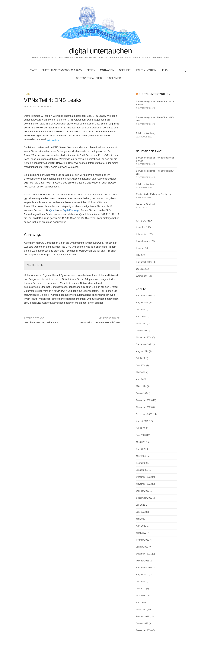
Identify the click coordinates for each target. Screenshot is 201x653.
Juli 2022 (140, 505)
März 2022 (141, 533)
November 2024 (144, 337)
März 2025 (141, 323)
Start (33, 70)
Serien (91, 70)
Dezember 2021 (144, 554)
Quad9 (53, 210)
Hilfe (27, 94)
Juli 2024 (140, 358)
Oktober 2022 (142, 491)
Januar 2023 (142, 470)
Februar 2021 (142, 616)
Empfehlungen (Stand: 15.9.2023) (62, 70)
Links (164, 70)
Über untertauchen (89, 78)
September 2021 (144, 568)
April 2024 (141, 379)
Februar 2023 (142, 463)
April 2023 (141, 449)
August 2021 (142, 574)
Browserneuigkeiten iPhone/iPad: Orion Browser (155, 103)
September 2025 (144, 295)
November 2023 (144, 407)
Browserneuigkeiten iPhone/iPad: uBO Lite (155, 119)
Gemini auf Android (145, 204)
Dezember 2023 (144, 400)
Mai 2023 (140, 442)
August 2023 (142, 421)
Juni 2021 (141, 588)
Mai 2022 (140, 519)
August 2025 (142, 302)
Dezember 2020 (144, 630)
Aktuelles (140, 227)
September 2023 (144, 414)
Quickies (140, 269)
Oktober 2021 (142, 561)
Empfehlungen (143, 241)
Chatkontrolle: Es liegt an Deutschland (154, 194)
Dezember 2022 (144, 477)
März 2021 (141, 609)
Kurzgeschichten (144, 262)
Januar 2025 (142, 330)
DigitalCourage (71, 210)
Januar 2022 (142, 547)
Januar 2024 (142, 393)
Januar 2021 (142, 623)
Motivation (107, 70)
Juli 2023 (140, 428)
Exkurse (140, 248)
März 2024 (141, 386)
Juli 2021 (140, 581)
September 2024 (144, 344)
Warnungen (141, 276)
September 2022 (144, 498)
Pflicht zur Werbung (145, 133)
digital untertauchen (100, 51)
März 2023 (141, 456)
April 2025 (141, 316)
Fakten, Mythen (146, 70)
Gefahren (125, 70)
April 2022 (141, 526)
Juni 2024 (141, 365)
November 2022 (144, 484)
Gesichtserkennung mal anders (41, 322)
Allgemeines (142, 234)
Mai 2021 (140, 595)
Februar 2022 (142, 540)
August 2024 (142, 351)
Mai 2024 (140, 372)
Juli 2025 (140, 309)
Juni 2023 (141, 435)
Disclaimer (114, 78)
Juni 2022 (141, 512)
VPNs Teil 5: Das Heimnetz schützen (100, 322)
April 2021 (141, 602)
